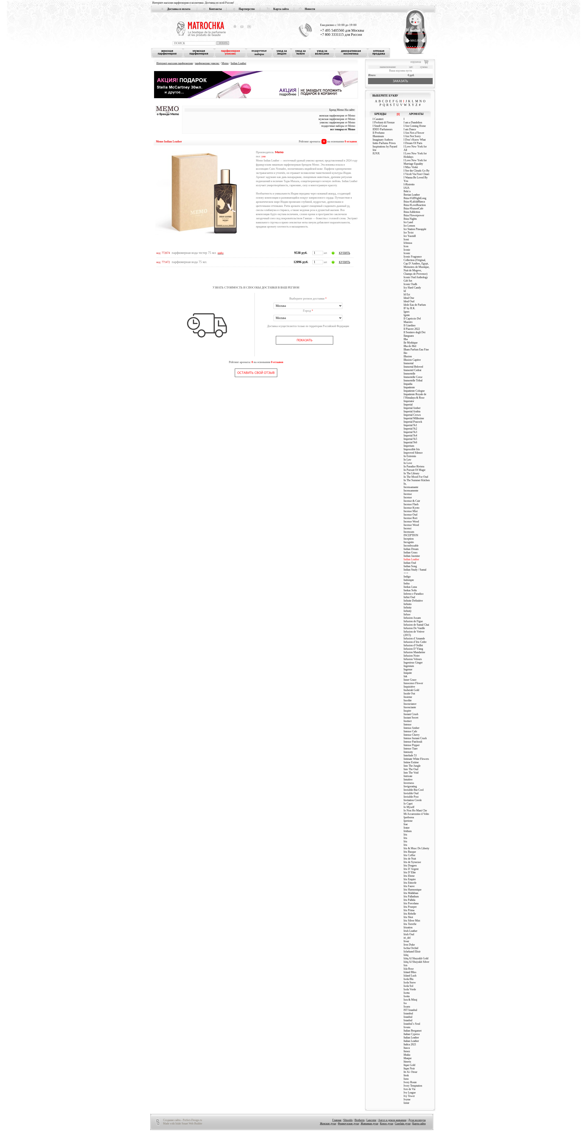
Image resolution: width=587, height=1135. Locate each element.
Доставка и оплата (178, 9)
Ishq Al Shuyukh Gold (416, 958)
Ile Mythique (411, 342)
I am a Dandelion (413, 122)
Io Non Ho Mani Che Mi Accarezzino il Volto (416, 812)
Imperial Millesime (414, 418)
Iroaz (406, 941)
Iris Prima (409, 910)
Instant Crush (411, 714)
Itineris (407, 1061)
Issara (407, 1006)
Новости (310, 9)
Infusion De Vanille (414, 628)
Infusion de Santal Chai (416, 624)
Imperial (408, 404)
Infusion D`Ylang (413, 648)
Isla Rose (409, 968)
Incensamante (411, 487)
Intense (407, 724)
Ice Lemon (409, 225)
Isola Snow (410, 982)
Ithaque (408, 1058)
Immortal (408, 363)
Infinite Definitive (413, 600)
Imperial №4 (410, 435)
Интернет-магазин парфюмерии (174, 63)
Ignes (407, 311)
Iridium (408, 831)
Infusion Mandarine (414, 652)
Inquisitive (409, 686)
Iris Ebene (409, 875)
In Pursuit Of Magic (415, 470)
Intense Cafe (410, 731)
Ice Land (408, 222)
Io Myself (409, 807)
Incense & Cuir (412, 500)
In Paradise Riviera (414, 466)
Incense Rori (410, 518)
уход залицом (282, 52)
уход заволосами (322, 52)
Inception (409, 538)
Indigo (407, 576)
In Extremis (410, 456)
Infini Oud (409, 597)
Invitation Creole (413, 800)
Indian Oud (410, 562)
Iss (405, 1003)
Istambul (408, 1013)
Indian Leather (238, 63)
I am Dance (410, 129)
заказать (400, 81)
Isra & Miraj (410, 999)
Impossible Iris (412, 449)
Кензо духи (386, 1123)
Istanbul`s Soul (412, 1023)
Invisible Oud (411, 793)
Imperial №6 (410, 442)
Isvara (407, 1027)
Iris (405, 834)
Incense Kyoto (411, 507)
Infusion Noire (412, 655)
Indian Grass (411, 552)
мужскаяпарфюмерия (198, 52)
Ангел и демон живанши (392, 1120)
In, (405, 483)
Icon (406, 246)
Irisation (408, 927)
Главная (336, 1120)
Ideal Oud (409, 301)
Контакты (215, 9)
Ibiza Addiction (412, 212)
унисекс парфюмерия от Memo (337, 122)
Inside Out (409, 693)
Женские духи (328, 1123)
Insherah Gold (411, 690)
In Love (408, 463)
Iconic (407, 249)
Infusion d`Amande (414, 638)
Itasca (407, 1047)
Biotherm (359, 1120)
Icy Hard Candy (412, 287)
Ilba (406, 339)
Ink (405, 676)
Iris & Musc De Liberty (416, 848)
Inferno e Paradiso (414, 593)
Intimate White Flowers (416, 758)
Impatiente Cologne (414, 390)
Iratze (407, 827)
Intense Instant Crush (415, 738)
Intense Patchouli (413, 741)
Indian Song (410, 566)
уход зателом (300, 52)
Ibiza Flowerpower (414, 215)
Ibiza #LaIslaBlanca (414, 201)
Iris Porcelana (411, 903)
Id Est (407, 294)
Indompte (409, 580)
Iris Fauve (409, 886)
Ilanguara (409, 335)
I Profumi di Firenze (384, 122)
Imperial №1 (410, 425)
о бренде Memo (168, 114)
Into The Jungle (412, 765)
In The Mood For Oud (416, 476)
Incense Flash (411, 504)
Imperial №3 (410, 432)
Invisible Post (411, 796)
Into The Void (411, 772)
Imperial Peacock (413, 421)
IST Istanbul (410, 1010)
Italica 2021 (410, 1044)
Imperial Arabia (412, 411)
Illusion (408, 356)
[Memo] (167, 112)
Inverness (409, 783)
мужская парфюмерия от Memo (336, 119)
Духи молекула (417, 1120)
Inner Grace (410, 679)
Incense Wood (411, 521)
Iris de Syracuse (412, 862)
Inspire (407, 710)
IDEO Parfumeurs (383, 129)
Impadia (408, 384)
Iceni (406, 239)
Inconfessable (411, 545)
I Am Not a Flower (414, 132)
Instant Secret (411, 717)
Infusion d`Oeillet (413, 645)
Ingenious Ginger (413, 662)
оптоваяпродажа (378, 52)
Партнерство (247, 9)
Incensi (407, 528)
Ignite (407, 315)
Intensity (408, 752)
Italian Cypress (412, 1034)
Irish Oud (409, 934)
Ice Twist (408, 232)
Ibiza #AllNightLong (415, 198)
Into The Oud (411, 769)
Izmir (406, 1102)
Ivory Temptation (413, 1085)
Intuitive (408, 779)
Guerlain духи (402, 1123)
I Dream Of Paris (413, 143)
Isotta (407, 992)
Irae (406, 824)
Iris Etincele (410, 882)
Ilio (405, 353)
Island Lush (410, 975)
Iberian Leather (412, 194)
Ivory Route (410, 1082)
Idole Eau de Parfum (415, 304)
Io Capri (408, 803)
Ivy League (410, 1092)
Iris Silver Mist (412, 920)
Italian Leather (411, 1037)
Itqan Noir (409, 1068)
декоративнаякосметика (351, 52)
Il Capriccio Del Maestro (412, 320)
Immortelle (409, 373)
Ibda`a (407, 191)
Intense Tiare (411, 748)
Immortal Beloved (413, 366)
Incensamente (411, 490)
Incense (408, 494)
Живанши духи (369, 1123)
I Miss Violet (411, 167)
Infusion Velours (413, 659)
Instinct (408, 721)
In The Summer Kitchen (417, 480)
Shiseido (348, 1120)
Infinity (408, 607)
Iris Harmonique (412, 889)
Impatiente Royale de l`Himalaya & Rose (415, 396)
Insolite (408, 700)
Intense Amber (411, 728)
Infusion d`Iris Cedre (415, 642)
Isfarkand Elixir (412, 951)
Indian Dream (411, 549)
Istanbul (408, 1016)
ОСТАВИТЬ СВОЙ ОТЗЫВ (256, 373)
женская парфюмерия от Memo (337, 115)
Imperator (409, 401)
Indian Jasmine (412, 556)
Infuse (407, 614)
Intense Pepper (412, 745)
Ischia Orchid (411, 948)
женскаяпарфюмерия (167, 52)
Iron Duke (409, 944)
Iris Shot (408, 917)
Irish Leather (410, 930)
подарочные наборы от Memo (338, 126)
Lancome (371, 1120)
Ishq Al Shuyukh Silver (416, 961)
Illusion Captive (412, 359)
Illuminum (378, 136)
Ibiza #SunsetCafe (413, 208)
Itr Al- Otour (410, 1072)
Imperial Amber (412, 408)
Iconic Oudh (410, 284)
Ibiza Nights (410, 218)
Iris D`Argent (411, 869)
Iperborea (409, 817)
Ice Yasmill (410, 236)
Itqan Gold (409, 1065)
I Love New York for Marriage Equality (415, 162)
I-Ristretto (409, 184)
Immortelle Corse (413, 377)
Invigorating (410, 786)
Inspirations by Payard (385, 146)
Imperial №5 (410, 439)
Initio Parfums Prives (384, 143)
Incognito (409, 542)
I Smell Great (380, 126)
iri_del (407, 937)
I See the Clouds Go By (416, 170)
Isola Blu (408, 979)
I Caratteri (378, 119)
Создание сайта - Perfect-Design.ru (182, 1120)
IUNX (376, 153)
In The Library (411, 473)
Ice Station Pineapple (415, 229)
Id (405, 291)
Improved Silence (413, 452)
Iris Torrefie (410, 924)
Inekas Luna (410, 586)
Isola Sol (408, 986)
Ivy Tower (409, 1096)
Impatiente (409, 387)
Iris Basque (410, 851)
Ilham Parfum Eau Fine (416, 349)
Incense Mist (411, 511)
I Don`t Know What (415, 139)
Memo (225, 63)
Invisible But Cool (414, 789)
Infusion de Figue (413, 621)
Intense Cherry (412, 734)
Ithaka (407, 1054)
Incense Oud (410, 514)
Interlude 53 (410, 755)
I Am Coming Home (415, 126)
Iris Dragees (410, 865)
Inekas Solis (410, 590)
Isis (405, 965)
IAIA (407, 187)
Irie (374, 150)
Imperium (409, 445)
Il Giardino (409, 325)
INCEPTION (411, 535)
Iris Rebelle (410, 913)
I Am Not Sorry (412, 136)
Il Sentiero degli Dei (414, 332)
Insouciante (410, 707)
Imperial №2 (410, 428)
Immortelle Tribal (413, 380)
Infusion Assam (412, 617)
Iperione (408, 820)
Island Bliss (410, 972)
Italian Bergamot (412, 1030)
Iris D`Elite (410, 872)
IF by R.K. (409, 308)
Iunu (406, 1078)
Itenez (407, 1051)
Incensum (409, 531)
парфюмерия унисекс (207, 63)
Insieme (408, 697)
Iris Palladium (411, 896)
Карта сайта (281, 9)
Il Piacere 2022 (412, 328)
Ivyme (407, 1099)
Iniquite (408, 672)
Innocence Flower (413, 683)
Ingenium (409, 666)
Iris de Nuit (410, 858)
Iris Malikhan (411, 893)
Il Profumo (379, 132)
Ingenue (408, 669)
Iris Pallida (409, 900)
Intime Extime (411, 762)
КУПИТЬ (344, 253)
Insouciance (410, 703)
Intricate (408, 776)
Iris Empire (410, 879)
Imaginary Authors (383, 139)
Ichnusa (408, 242)
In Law (407, 459)
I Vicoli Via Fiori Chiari (416, 174)
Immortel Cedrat (412, 370)
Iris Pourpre (410, 906)
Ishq (406, 955)
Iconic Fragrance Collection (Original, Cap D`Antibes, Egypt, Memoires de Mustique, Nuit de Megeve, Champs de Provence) (416, 265)
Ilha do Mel (410, 346)
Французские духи (348, 1123)
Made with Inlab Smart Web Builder (182, 1123)
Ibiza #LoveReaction (415, 205)
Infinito (408, 604)
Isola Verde (410, 989)
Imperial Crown (412, 414)
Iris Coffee (409, 855)
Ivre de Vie (409, 1089)
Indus (407, 583)
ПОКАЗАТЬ (305, 340)
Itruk (406, 1075)
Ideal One (409, 298)
